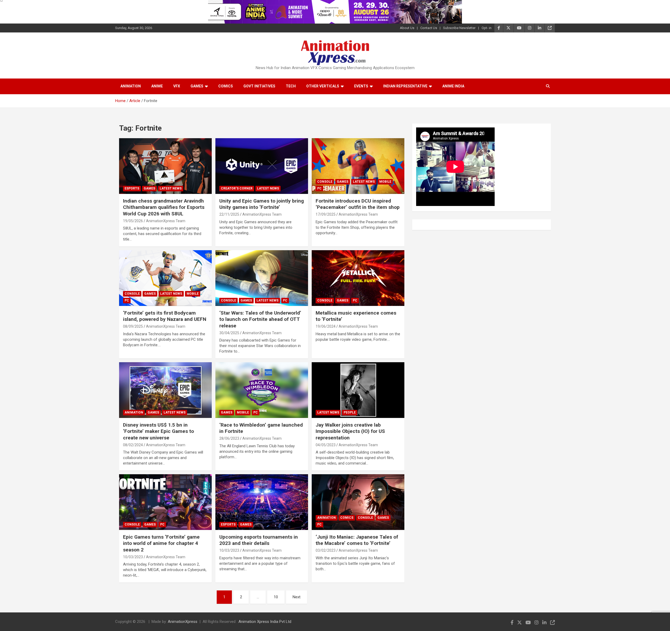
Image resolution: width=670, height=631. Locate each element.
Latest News (171, 188)
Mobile (385, 181)
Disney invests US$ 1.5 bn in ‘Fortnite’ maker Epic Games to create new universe (158, 431)
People (350, 412)
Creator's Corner (237, 188)
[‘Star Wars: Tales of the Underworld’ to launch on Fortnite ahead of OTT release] (261, 278)
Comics (225, 86)
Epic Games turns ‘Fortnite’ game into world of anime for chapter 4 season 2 (161, 543)
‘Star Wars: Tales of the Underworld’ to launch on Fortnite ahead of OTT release (260, 319)
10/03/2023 (133, 557)
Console (324, 181)
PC (319, 188)
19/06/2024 (326, 326)
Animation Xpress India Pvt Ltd (264, 621)
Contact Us (428, 28)
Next (296, 597)
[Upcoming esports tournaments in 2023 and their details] (261, 502)
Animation (130, 86)
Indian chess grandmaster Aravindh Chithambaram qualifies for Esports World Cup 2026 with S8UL (163, 207)
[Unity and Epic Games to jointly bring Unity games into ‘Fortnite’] (261, 166)
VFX (176, 86)
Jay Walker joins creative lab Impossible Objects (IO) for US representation (350, 431)
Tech (291, 86)
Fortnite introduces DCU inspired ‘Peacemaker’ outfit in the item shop (358, 204)
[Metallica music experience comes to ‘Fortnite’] (358, 278)
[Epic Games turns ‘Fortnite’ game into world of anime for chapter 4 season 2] (165, 502)
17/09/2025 (326, 214)
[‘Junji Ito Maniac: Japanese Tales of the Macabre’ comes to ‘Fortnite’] (358, 502)
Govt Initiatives (259, 86)
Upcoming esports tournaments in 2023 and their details (258, 540)
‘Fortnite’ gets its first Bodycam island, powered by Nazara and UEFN (164, 316)
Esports (132, 188)
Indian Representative (405, 86)
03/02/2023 (326, 550)
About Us (407, 28)
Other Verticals (322, 86)
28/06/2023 (229, 438)
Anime (157, 86)
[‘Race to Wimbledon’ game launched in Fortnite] (261, 390)
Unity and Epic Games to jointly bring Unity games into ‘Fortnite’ (261, 204)
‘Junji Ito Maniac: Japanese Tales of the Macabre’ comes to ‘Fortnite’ (357, 540)
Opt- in (487, 28)
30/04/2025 (229, 333)
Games (197, 86)
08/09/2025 (133, 326)
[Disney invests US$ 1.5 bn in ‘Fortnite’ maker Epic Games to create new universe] (165, 390)
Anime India (453, 86)
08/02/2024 (133, 445)
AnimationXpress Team (165, 221)
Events (361, 86)
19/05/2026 (133, 221)
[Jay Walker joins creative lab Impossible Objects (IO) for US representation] (358, 390)
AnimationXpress (182, 621)
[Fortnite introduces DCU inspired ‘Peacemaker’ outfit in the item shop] (358, 166)
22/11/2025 (229, 214)
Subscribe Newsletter (459, 28)
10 (276, 597)
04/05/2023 (326, 445)
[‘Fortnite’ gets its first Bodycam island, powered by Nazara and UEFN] (165, 278)
